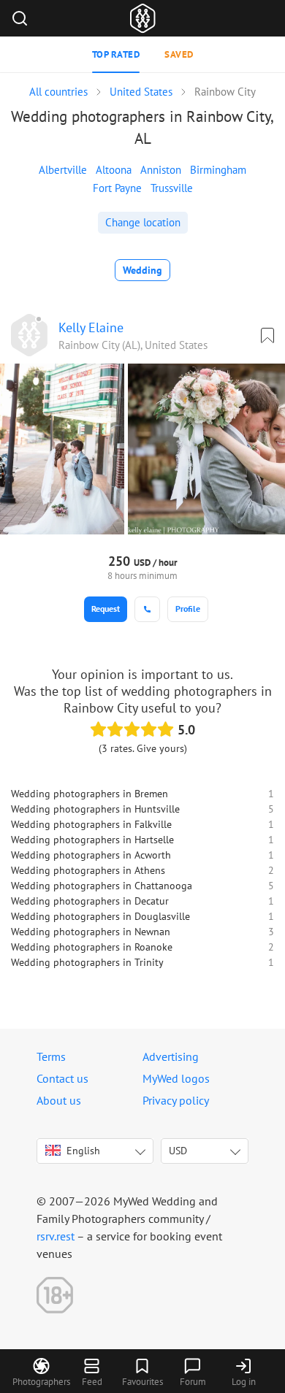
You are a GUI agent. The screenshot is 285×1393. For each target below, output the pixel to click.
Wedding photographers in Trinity (87, 962)
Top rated (116, 54)
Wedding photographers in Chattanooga (101, 885)
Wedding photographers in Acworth (91, 854)
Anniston (160, 170)
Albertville (63, 170)
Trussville (172, 188)
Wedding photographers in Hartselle (92, 839)
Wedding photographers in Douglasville (100, 916)
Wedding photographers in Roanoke (91, 946)
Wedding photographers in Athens (88, 870)
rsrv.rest (56, 1236)
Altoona (114, 170)
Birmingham (218, 170)
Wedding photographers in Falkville (91, 824)
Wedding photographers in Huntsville (95, 809)
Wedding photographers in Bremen (89, 793)
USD (178, 1150)
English (83, 1150)
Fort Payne (117, 188)
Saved (179, 54)
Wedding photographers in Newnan (90, 931)
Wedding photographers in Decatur (90, 900)
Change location (142, 222)
